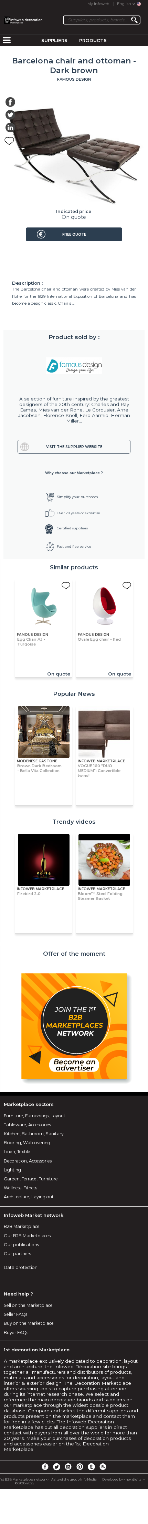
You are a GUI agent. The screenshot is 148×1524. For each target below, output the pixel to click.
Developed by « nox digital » (123, 1479)
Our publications (21, 1244)
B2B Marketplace (22, 1226)
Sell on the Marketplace (28, 1305)
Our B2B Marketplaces (27, 1235)
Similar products (74, 567)
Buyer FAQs (16, 1332)
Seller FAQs (15, 1314)
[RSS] (103, 1466)
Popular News (74, 693)
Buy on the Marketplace (29, 1323)
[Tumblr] (91, 1466)
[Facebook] (45, 1466)
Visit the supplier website (74, 447)
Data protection (21, 1267)
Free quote (74, 234)
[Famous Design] (74, 365)
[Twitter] (56, 1466)
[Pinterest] (80, 1466)
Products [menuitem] (93, 40)
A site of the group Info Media (74, 1479)
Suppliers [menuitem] (54, 40)
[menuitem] (6, 41)
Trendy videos (74, 821)
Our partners (17, 1253)
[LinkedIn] (68, 1466)
